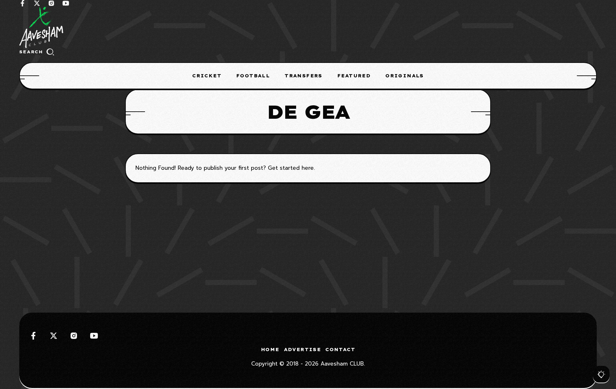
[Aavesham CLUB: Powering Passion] (308, 27)
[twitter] (37, 3)
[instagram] (51, 3)
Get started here (291, 168)
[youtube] (66, 3)
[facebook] (22, 3)
